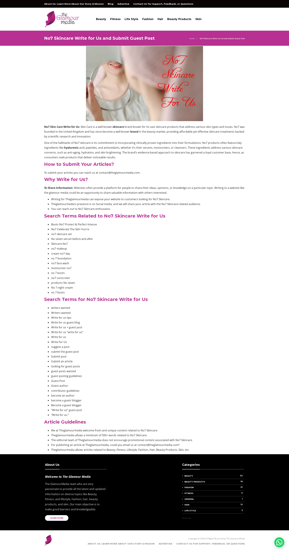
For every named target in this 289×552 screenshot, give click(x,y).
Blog (110, 4)
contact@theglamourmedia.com (119, 172)
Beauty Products (179, 19)
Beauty (101, 19)
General (213, 499)
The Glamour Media (235, 538)
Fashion (148, 19)
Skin (198, 19)
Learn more (56, 518)
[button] (279, 542)
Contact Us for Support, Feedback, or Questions (163, 4)
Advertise (123, 4)
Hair (160, 19)
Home (192, 38)
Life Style (131, 19)
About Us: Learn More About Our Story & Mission (74, 4)
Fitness (115, 19)
